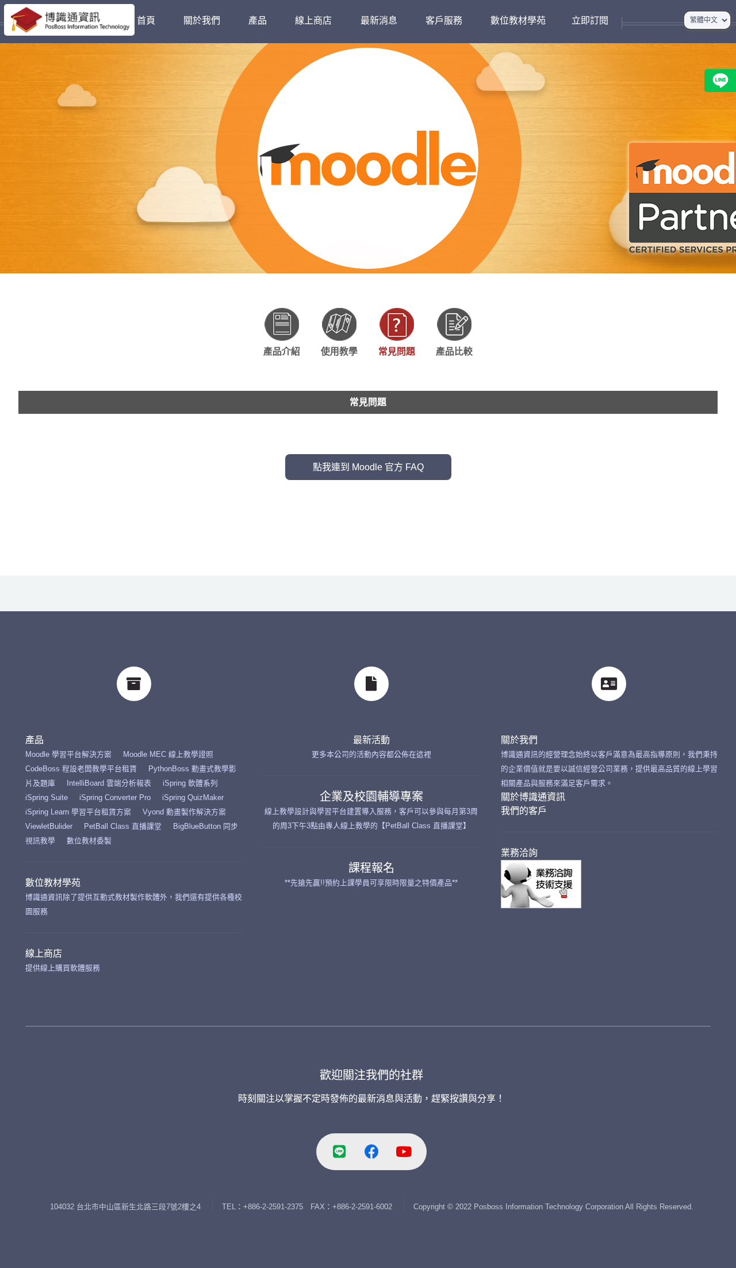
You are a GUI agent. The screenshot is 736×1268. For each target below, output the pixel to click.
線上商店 (43, 953)
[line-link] (339, 1151)
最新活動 (371, 740)
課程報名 (371, 868)
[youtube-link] (403, 1151)
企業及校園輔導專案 (371, 796)
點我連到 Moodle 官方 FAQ (368, 467)
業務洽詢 (519, 853)
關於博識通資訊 (533, 797)
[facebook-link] (371, 1151)
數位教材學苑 (52, 883)
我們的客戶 (524, 811)
